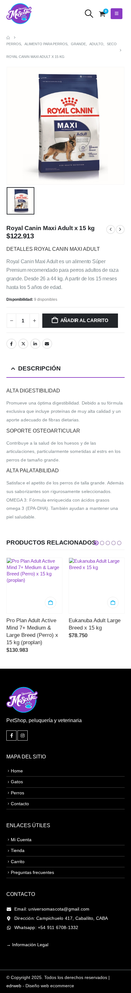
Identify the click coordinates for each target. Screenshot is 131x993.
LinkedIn (35, 344)
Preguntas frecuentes (32, 857)
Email (47, 344)
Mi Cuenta (21, 825)
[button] (89, 14)
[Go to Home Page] (8, 37)
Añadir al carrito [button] (50, 602)
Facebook (11, 344)
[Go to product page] (34, 585)
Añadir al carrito (84, 320)
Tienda (17, 835)
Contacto (20, 789)
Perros (17, 778)
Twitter (23, 344)
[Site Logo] (19, 13)
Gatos (17, 767)
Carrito (17, 846)
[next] (120, 229)
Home (17, 756)
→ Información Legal (27, 930)
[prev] (110, 229)
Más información (113, 602)
